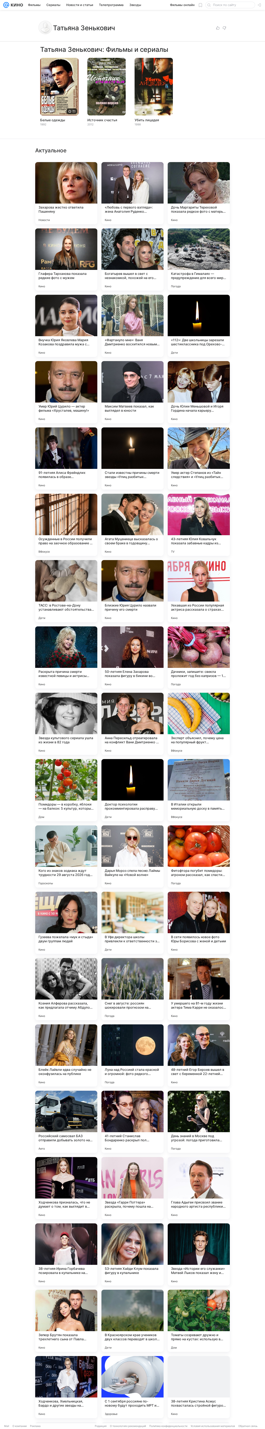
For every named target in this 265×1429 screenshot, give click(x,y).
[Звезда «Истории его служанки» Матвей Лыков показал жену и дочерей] (199, 1254)
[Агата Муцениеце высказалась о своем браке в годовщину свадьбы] (132, 525)
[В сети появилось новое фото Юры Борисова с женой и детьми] (199, 923)
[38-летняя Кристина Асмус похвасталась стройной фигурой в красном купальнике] (199, 1387)
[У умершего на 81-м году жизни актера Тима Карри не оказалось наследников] (199, 989)
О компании (19, 1426)
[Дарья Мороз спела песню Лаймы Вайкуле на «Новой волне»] (132, 856)
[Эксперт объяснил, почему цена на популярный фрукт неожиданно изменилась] (199, 724)
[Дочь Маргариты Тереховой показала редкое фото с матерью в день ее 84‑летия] (199, 193)
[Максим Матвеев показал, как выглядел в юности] (132, 392)
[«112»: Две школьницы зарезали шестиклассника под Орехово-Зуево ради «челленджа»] (199, 326)
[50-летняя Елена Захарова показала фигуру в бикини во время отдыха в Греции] (132, 657)
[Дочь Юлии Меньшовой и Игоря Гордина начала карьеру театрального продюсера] (199, 392)
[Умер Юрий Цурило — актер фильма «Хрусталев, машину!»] (66, 392)
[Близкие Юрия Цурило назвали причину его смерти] (132, 591)
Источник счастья (102, 120)
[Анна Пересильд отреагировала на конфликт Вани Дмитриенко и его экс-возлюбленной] (132, 724)
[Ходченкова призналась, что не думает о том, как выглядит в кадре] (66, 1188)
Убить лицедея (147, 120)
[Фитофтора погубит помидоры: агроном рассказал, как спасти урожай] (199, 856)
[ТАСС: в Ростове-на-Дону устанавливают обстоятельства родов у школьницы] (66, 591)
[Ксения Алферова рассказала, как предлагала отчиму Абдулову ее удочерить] (66, 989)
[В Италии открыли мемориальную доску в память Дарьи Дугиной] (199, 790)
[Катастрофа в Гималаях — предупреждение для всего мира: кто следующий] (199, 259)
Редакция (101, 1426)
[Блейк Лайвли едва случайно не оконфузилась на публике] (66, 1055)
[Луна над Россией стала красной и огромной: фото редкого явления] (132, 1055)
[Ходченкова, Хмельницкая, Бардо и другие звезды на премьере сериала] (66, 1387)
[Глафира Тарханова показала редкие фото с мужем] (66, 259)
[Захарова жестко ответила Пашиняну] (66, 193)
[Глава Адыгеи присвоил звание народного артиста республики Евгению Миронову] (199, 1188)
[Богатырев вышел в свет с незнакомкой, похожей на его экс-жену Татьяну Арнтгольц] (132, 259)
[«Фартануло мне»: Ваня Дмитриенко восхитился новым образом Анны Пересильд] (132, 326)
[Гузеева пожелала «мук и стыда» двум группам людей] (66, 923)
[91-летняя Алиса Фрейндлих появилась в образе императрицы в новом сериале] (66, 458)
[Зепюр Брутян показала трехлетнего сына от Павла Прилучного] (66, 1321)
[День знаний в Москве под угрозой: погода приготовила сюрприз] (199, 1122)
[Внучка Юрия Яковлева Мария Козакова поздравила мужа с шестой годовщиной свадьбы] (66, 326)
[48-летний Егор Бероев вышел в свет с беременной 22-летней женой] (199, 1055)
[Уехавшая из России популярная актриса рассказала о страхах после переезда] (199, 591)
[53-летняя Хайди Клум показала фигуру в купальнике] (132, 1254)
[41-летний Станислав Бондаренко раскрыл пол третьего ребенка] (132, 1122)
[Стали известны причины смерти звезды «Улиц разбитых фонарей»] (132, 458)
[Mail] (6, 5)
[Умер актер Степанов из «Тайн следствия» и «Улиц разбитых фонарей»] (199, 458)
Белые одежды (52, 120)
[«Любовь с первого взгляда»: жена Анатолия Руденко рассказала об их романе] (132, 193)
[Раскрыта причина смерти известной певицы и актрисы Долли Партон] (66, 657)
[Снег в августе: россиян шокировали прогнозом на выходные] (132, 989)
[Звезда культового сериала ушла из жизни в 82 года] (66, 724)
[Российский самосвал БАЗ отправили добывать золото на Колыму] (66, 1122)
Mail (6, 1426)
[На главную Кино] (16, 5)
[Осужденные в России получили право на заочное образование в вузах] (66, 525)
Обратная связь (248, 1426)
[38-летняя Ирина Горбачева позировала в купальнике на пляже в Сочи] (66, 1254)
